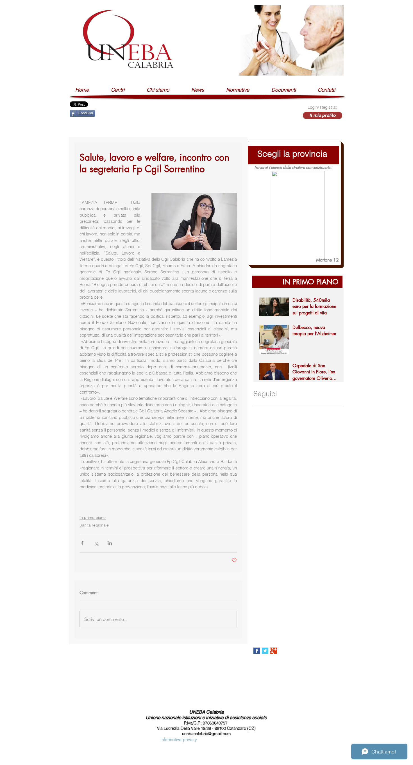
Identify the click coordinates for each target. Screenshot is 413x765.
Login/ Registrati (322, 107)
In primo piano (93, 517)
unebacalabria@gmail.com (206, 733)
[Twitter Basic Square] (265, 651)
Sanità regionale (94, 525)
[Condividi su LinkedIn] (109, 543)
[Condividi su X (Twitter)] (96, 543)
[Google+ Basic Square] (273, 651)
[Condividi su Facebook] (82, 543)
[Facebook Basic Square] (256, 651)
